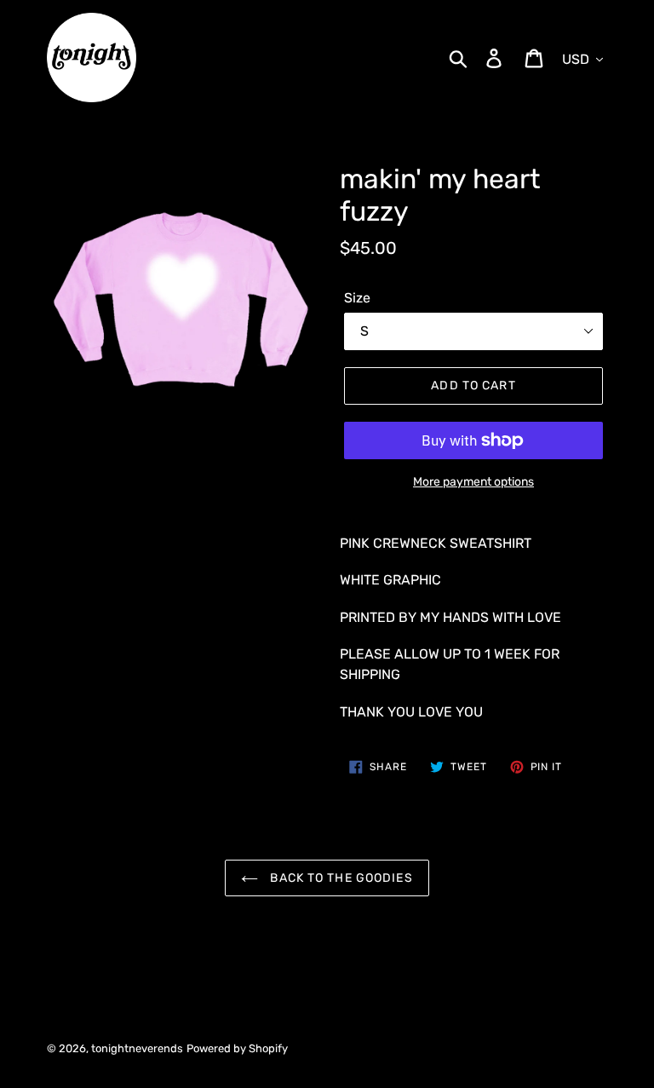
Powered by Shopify (237, 1048)
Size (357, 298)
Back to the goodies (339, 878)
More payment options (473, 482)
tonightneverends (137, 1048)
